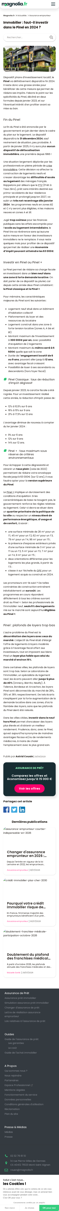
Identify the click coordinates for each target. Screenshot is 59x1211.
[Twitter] (15, 809)
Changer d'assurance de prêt (22, 1007)
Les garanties (16, 1043)
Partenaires (11, 1080)
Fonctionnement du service (21, 1094)
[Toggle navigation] (53, 4)
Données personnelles (18, 1099)
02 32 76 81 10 (18, 1156)
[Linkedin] (23, 809)
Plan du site (11, 1114)
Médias (9, 1132)
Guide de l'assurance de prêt (22, 1039)
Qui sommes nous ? (16, 1071)
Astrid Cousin (24, 756)
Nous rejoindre (13, 1075)
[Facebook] (7, 809)
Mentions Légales (15, 1090)
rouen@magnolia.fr (21, 1170)
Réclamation (12, 1109)
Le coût (12, 1048)
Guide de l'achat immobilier (21, 1052)
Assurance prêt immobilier (20, 998)
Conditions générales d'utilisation (24, 1104)
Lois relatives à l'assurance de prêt (25, 1021)
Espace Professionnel (17, 1085)
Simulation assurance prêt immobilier (27, 1003)
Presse (9, 1137)
